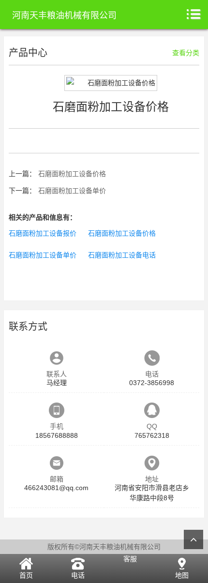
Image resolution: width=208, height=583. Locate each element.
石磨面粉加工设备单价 (72, 190)
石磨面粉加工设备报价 (42, 233)
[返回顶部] (193, 539)
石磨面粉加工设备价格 (72, 174)
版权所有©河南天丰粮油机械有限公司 (104, 547)
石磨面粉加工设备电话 (122, 255)
